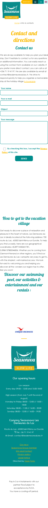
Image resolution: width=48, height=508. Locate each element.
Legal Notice (24, 457)
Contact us (41, 2)
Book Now (27, 2)
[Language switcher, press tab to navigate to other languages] (46, 2)
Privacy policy (24, 454)
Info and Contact (24, 451)
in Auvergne (29, 81)
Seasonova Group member (24, 447)
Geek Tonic (29, 461)
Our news (24, 444)
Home (16, 23)
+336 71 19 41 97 (35, 2)
